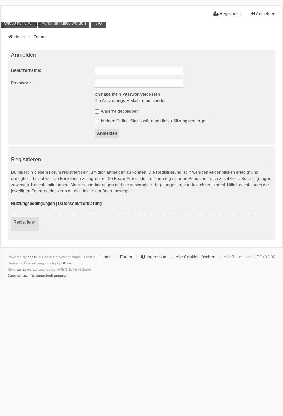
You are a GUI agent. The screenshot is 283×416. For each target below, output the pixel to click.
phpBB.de (63, 263)
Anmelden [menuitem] (265, 13)
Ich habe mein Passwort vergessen (127, 94)
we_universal (27, 269)
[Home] (141, 25)
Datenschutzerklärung (80, 203)
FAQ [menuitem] (98, 23)
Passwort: (21, 83)
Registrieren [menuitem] (231, 13)
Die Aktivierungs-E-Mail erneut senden (131, 100)
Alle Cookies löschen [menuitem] (195, 257)
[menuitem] (19, 23)
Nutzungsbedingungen (33, 203)
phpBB (33, 257)
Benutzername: (26, 70)
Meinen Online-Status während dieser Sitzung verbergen (154, 121)
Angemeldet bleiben (119, 111)
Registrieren (25, 222)
